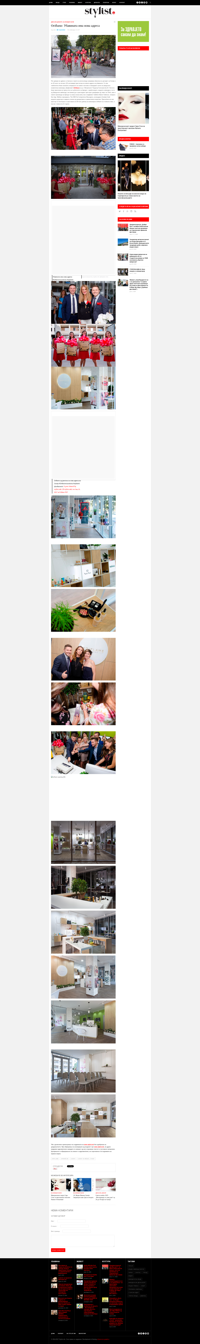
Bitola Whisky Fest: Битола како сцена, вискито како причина (90, 1268)
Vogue (130, 1265)
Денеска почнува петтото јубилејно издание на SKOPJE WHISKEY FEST (90, 1297)
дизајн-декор (56, 22)
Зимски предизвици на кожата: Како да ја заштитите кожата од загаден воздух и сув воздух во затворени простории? (65, 1288)
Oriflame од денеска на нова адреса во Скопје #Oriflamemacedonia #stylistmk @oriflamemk (67, 483)
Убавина (72, 2)
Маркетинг (82, 1333)
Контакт (122, 2)
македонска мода (134, 1279)
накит (143, 1285)
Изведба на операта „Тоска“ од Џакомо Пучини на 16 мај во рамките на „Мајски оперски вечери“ (116, 1322)
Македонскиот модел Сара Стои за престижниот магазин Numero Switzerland (60, 1197)
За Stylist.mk (71, 1333)
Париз (130, 1272)
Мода (58, 2)
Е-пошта (54, 1226)
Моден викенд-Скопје (136, 1269)
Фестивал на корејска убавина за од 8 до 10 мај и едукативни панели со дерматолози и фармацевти (65, 1269)
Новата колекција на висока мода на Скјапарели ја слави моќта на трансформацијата (132, 196)
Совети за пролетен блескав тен (65, 1278)
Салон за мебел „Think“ (86, 1158)
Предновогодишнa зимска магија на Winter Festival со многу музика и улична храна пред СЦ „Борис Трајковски (90, 1285)
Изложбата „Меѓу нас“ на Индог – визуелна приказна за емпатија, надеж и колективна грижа (116, 1301)
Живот (80, 2)
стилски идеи (133, 1292)
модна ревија (133, 1285)
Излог (114, 2)
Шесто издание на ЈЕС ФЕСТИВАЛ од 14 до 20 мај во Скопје (115, 1311)
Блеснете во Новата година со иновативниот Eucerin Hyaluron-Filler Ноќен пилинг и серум (65, 1302)
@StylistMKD (61, 30)
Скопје (138, 1272)
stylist (54, 30)
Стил (64, 2)
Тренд (145, 1272)
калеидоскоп (68, 22)
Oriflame (76, 88)
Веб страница (55, 1231)
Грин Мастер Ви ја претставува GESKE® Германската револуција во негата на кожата (64, 1314)
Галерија (106, 2)
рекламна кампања (135, 1289)
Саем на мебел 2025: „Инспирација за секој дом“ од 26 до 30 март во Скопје (105, 1197)
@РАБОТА (97, 2)
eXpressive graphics (103, 1339)
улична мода (133, 1295)
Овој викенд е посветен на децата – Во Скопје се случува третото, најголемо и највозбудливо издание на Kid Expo (91, 1309)
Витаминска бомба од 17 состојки (90, 1275)
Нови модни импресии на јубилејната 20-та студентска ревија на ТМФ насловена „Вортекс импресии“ (139, 258)
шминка (143, 1295)
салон (73, 1158)
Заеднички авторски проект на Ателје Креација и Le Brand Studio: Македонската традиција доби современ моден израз (139, 243)
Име (52, 1221)
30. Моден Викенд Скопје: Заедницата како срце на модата (83, 1196)
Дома (51, 2)
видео (130, 1275)
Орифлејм (64, 1158)
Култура (88, 2)
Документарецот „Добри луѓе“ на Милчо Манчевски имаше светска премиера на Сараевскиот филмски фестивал (139, 228)
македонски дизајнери (136, 1282)
